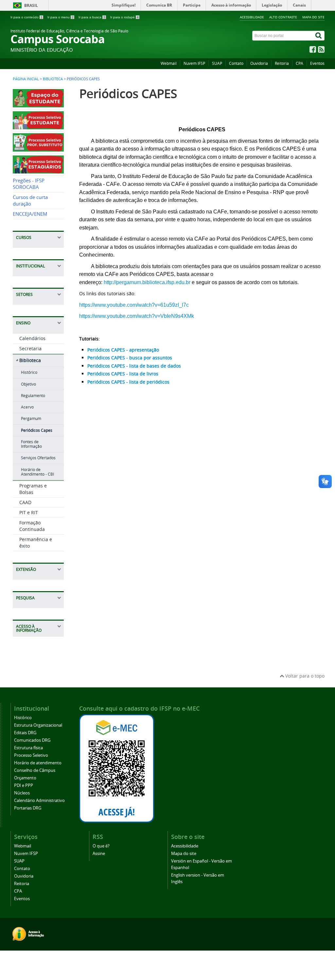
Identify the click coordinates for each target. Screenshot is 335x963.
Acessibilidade (252, 17)
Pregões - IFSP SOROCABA (28, 183)
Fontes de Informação (31, 444)
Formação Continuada (32, 525)
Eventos (317, 63)
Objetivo (28, 384)
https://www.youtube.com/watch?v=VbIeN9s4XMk (136, 316)
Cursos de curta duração (30, 200)
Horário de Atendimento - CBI (37, 472)
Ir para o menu (60, 17)
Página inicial (26, 79)
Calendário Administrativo (39, 800)
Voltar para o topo (304, 676)
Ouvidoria (259, 63)
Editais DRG (25, 733)
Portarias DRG (27, 808)
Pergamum (31, 418)
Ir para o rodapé (124, 17)
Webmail (169, 63)
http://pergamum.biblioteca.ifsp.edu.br (147, 282)
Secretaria (30, 348)
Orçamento (25, 778)
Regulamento (33, 395)
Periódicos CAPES (128, 93)
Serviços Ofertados (38, 457)
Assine (99, 853)
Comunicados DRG (32, 740)
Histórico (29, 372)
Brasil (31, 5)
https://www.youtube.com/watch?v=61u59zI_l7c (134, 305)
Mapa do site (313, 17)
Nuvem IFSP (194, 63)
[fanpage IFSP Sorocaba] (312, 51)
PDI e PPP (23, 785)
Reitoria (282, 63)
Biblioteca (53, 79)
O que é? (101, 846)
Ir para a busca (92, 17)
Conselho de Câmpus (34, 770)
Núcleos (22, 793)
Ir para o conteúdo (26, 17)
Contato (236, 63)
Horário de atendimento (38, 763)
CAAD (25, 502)
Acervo (27, 407)
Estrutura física (28, 748)
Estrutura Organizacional (38, 725)
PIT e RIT (28, 512)
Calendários (32, 338)
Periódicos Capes (36, 430)
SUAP (217, 63)
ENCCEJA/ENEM (30, 214)
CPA (299, 63)
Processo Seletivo (31, 755)
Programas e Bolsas (33, 488)
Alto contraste (283, 17)
